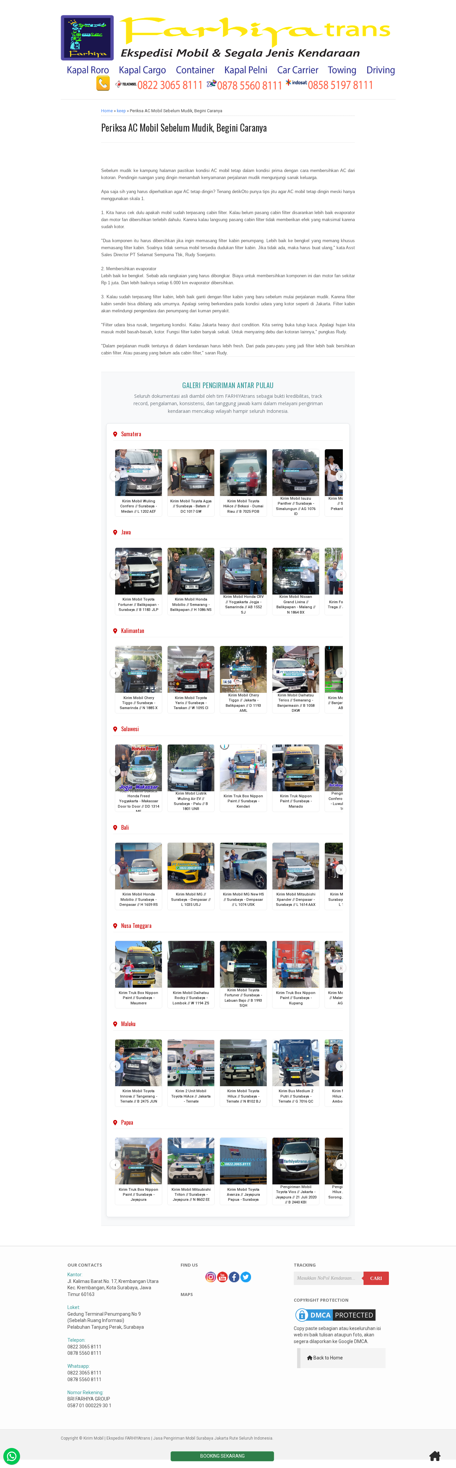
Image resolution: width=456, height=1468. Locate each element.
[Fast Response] (11, 1456)
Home (107, 110)
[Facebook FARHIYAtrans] (234, 1280)
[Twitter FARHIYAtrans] (245, 1280)
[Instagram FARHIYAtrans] (210, 1280)
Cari (376, 1278)
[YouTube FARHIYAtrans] (222, 1280)
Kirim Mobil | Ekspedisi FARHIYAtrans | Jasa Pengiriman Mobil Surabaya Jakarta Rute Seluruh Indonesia (177, 1438)
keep (121, 110)
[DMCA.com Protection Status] (335, 1321)
